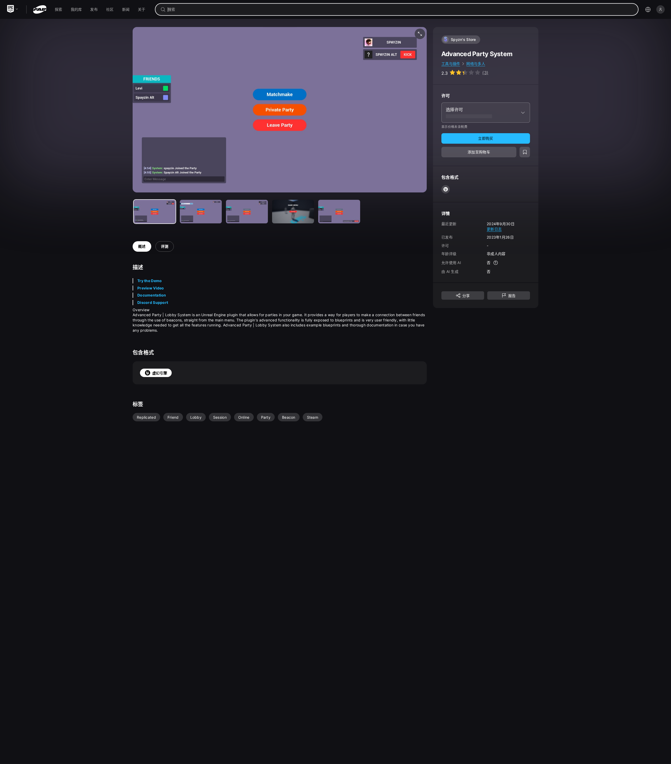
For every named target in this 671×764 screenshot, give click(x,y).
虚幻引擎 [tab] (159, 373)
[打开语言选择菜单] (648, 9)
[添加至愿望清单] (525, 152)
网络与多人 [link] (475, 63)
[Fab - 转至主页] (39, 9)
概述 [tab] (142, 246)
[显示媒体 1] (201, 211)
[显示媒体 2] (247, 211)
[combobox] (400, 9)
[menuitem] (59, 9)
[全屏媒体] (420, 34)
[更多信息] (496, 263)
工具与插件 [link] (450, 63)
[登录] (660, 9)
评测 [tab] (165, 246)
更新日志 (494, 229)
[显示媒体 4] (339, 211)
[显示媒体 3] (293, 211)
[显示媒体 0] (155, 211)
